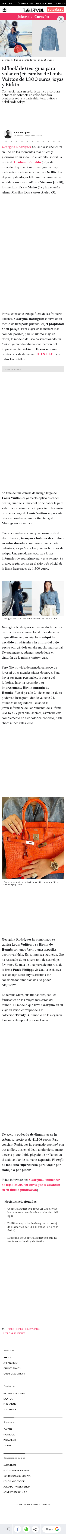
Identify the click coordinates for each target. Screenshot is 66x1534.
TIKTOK (7, 1445)
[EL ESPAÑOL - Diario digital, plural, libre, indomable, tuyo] (33, 10)
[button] (18, 1529)
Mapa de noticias (44, 3)
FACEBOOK (9, 1434)
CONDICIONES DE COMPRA (17, 1475)
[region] (30, 114)
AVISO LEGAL (10, 1465)
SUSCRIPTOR (10, 1409)
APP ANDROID (11, 1362)
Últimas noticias (25, 3)
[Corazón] (33, 16)
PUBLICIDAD (10, 1404)
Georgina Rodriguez (14, 1333)
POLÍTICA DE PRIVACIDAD (16, 1470)
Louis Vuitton (32, 1329)
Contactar (9, 1386)
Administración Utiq (15, 1492)
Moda (11, 1329)
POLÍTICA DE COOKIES (15, 1481)
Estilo (19, 1329)
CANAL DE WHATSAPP (14, 1373)
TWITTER (8, 1429)
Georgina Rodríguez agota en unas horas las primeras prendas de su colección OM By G (32, 1212)
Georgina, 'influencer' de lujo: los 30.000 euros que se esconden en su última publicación (31, 1184)
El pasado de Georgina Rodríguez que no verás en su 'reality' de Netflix (32, 1239)
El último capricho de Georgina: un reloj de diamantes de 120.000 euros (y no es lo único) (32, 1227)
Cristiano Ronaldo (27, 162)
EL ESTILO (44, 354)
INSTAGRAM (10, 1440)
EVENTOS (8, 1398)
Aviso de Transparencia (17, 1486)
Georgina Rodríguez (16, 146)
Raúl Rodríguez (22, 132)
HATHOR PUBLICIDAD (14, 1393)
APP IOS (7, 1357)
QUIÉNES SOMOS (12, 1368)
